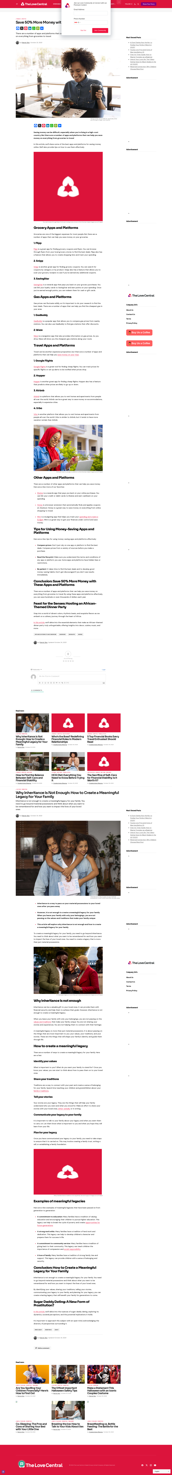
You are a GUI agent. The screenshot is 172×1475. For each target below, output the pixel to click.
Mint (39, 517)
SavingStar (38, 284)
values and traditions (42, 1022)
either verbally (64, 1109)
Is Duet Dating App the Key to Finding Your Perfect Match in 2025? (141, 44)
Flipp (36, 249)
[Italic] (42, 683)
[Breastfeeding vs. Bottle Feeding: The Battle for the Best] (104, 1410)
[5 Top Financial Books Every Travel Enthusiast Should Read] (104, 722)
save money (62, 634)
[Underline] (45, 683)
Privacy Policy (131, 323)
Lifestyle (23, 19)
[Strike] (48, 683)
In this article (39, 622)
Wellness (108, 772)
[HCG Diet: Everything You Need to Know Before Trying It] (68, 761)
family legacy (38, 1329)
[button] (17, 4)
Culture (18, 733)
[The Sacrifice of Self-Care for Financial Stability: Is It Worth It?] (104, 761)
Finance (18, 19)
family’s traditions (41, 1091)
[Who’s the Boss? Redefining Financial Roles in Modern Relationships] (68, 722)
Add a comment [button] (43, 1348)
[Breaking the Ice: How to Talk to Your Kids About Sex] (68, 1410)
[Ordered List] (51, 683)
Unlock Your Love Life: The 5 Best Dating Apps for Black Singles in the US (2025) (143, 61)
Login (104, 669)
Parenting (24, 733)
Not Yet (83, 30)
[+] (68, 682)
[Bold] (39, 683)
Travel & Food (102, 733)
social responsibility (72, 1249)
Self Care (29, 772)
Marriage (95, 1385)
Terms (128, 319)
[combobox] (77, 22)
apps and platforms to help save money (45, 634)
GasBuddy (38, 321)
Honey (40, 505)
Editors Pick (91, 772)
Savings (80, 634)
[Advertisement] (145, 112)
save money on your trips (68, 355)
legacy (56, 1329)
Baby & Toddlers (20, 1385)
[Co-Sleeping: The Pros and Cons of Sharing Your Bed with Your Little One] (32, 1410)
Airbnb (36, 396)
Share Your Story (149, 4)
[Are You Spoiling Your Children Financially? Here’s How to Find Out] (32, 1374)
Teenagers (35, 1385)
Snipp (36, 267)
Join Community (100, 30)
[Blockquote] (56, 683)
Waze (36, 336)
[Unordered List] (53, 683)
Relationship (66, 733)
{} (65, 682)
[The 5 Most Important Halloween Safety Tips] (68, 1374)
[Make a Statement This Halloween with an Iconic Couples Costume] (104, 1374)
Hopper (37, 381)
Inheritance (48, 1329)
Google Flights (40, 366)
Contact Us (130, 314)
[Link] (62, 683)
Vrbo (36, 414)
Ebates (40, 493)
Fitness (54, 772)
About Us (129, 310)
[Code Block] (59, 683)
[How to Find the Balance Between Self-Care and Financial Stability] (32, 761)
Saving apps (72, 634)
